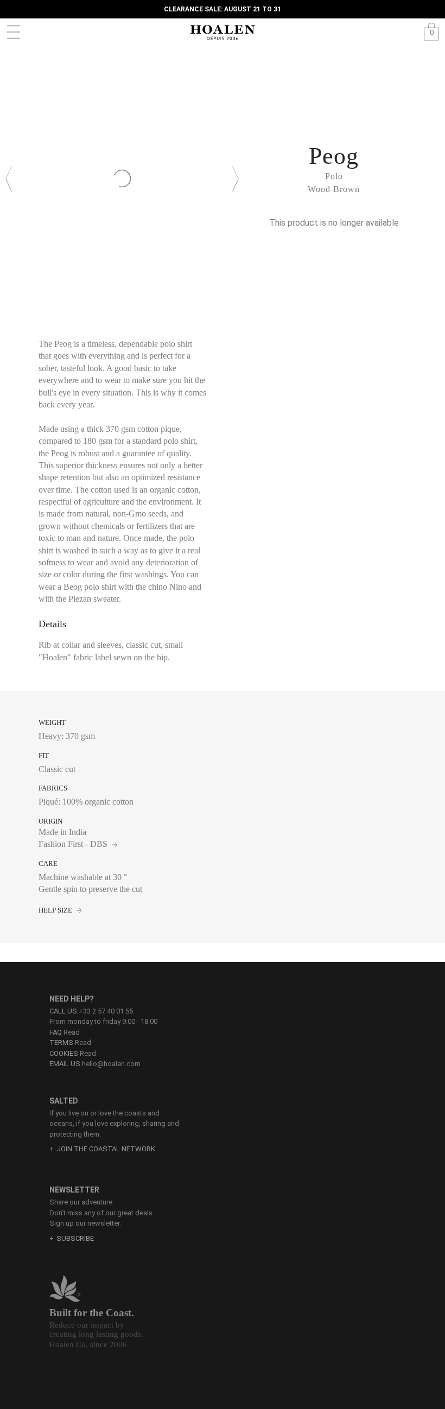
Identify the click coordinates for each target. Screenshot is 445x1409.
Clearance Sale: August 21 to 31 (222, 9)
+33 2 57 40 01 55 (106, 1011)
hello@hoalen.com (111, 1064)
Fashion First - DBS (74, 844)
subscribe (75, 1238)
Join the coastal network (105, 1149)
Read (64, 1032)
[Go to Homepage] (222, 32)
